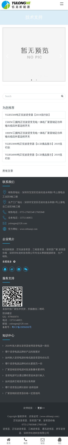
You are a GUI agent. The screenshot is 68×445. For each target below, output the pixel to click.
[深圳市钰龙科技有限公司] (16, 5)
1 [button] (31, 80)
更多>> (41, 408)
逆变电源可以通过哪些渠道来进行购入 (25, 375)
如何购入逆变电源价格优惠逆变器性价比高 (27, 357)
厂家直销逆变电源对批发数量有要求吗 (25, 369)
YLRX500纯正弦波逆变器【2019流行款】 (28, 114)
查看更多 (7, 261)
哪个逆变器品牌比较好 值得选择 (21, 387)
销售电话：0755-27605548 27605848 (26, 212)
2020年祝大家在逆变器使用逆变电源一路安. (27, 346)
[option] (34, 54)
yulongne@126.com (17, 223)
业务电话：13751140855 (20, 218)
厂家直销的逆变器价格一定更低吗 (22, 393)
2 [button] (36, 80)
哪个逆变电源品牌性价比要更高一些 (23, 363)
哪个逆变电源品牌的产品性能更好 (22, 351)
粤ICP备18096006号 (22, 327)
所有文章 (7, 170)
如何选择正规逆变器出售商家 (20, 381)
